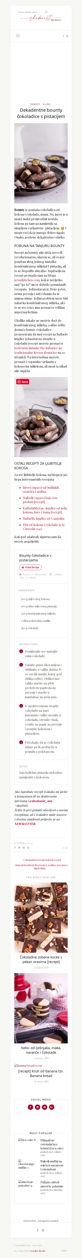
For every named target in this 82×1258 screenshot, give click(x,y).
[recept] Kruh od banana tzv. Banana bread (41, 1073)
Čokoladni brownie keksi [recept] (42, 859)
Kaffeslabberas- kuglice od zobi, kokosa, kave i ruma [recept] (45, 510)
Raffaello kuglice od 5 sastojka (43, 518)
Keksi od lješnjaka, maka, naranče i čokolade (41, 1050)
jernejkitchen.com (26, 280)
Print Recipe (32, 567)
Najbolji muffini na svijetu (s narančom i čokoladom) (51, 1165)
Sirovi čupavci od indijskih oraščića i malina (41, 490)
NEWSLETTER (24, 824)
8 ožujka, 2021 (23, 842)
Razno (47, 104)
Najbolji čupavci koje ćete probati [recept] (40, 500)
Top (63, 1250)
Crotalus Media (37, 1250)
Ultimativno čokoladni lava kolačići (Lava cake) (51, 1144)
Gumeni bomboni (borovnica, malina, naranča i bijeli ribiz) (41, 866)
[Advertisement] (41, 76)
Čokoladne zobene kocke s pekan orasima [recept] (41, 959)
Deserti (35, 104)
